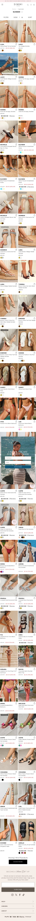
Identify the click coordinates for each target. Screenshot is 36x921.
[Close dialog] (32, 438)
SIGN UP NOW (18, 467)
